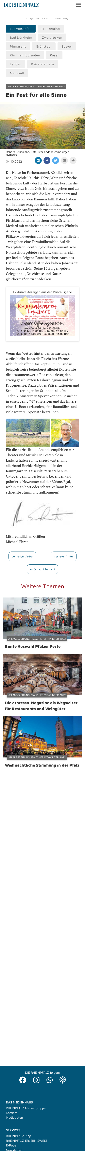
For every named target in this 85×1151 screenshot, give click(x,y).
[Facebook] (22, 1079)
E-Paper (12, 1145)
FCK (64, 14)
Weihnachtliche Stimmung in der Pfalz (42, 765)
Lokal (8, 14)
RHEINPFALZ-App (18, 1136)
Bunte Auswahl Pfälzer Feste (32, 646)
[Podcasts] (63, 1079)
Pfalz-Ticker (23, 14)
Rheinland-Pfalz (47, 14)
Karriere (11, 1113)
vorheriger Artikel (22, 556)
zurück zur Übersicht (42, 569)
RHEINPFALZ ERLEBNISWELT (26, 1140)
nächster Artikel (63, 556)
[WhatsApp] (49, 1079)
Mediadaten (14, 1117)
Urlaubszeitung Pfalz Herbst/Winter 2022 (36, 86)
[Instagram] (36, 1079)
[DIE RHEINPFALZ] (21, 5)
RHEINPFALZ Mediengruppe (26, 1108)
